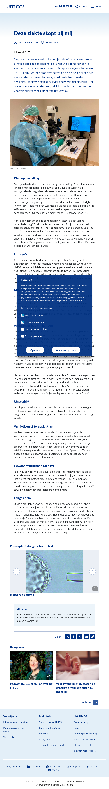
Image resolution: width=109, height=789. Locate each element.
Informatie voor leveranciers (53, 745)
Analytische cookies (35, 322)
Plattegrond (45, 739)
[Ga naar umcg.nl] (15, 6)
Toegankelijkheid (75, 781)
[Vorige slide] (16, 571)
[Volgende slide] (92, 571)
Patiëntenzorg (81, 722)
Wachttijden (9, 737)
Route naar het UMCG (49, 728)
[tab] (83, 316)
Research (78, 728)
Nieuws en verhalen (83, 745)
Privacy (29, 781)
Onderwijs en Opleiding (85, 733)
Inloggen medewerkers (85, 750)
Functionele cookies (35, 315)
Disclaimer (43, 781)
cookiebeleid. (46, 308)
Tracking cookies (33, 336)
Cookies (58, 781)
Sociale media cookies (36, 329)
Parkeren (43, 733)
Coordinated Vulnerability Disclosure (54, 784)
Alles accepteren (66, 350)
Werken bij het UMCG (84, 739)
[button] (54, 571)
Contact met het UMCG (50, 722)
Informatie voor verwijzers (16, 722)
